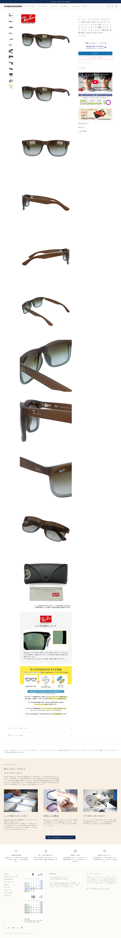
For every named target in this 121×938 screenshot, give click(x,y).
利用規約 (6, 885)
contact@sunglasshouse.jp (61, 883)
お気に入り (85, 6)
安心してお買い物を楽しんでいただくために (60, 837)
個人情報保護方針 (8, 879)
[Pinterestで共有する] (89, 62)
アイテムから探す (42, 6)
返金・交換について (9, 882)
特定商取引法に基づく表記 (11, 876)
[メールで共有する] (91, 62)
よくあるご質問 (82, 131)
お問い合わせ (75, 6)
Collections (13, 750)
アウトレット (54, 6)
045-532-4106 (56, 877)
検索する (6, 874)
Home (6, 750)
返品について (81, 127)
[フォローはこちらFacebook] (5, 928)
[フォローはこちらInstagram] (9, 928)
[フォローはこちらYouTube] (13, 928)
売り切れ (95, 53)
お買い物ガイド (65, 6)
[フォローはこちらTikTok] (17, 928)
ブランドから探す (30, 6)
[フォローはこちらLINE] (22, 928)
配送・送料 (7, 887)
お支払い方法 (7, 890)
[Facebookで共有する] (84, 62)
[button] (105, 47)
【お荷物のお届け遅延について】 (61, 1)
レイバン (80, 16)
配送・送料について (83, 123)
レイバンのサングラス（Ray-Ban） (28, 750)
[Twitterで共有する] (86, 62)
